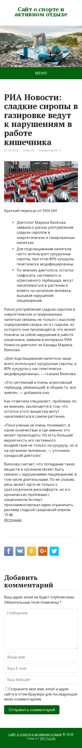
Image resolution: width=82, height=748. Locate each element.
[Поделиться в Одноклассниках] (31, 551)
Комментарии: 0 (50, 150)
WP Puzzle (48, 738)
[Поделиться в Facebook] (8, 551)
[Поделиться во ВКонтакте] (20, 551)
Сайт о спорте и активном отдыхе (41, 12)
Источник (13, 519)
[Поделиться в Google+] (42, 551)
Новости (28, 150)
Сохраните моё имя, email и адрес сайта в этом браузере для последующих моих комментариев (40, 694)
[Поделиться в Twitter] (54, 551)
